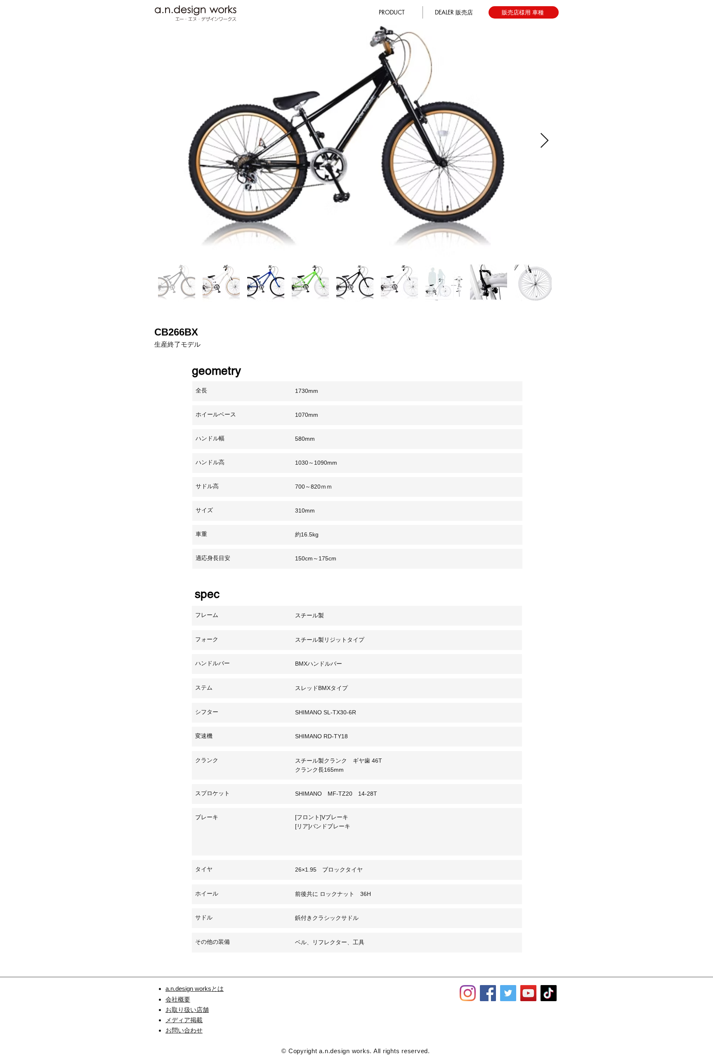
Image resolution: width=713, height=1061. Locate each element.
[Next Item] (544, 141)
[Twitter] (508, 993)
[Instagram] (468, 993)
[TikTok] (549, 993)
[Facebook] (488, 993)
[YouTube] (528, 993)
